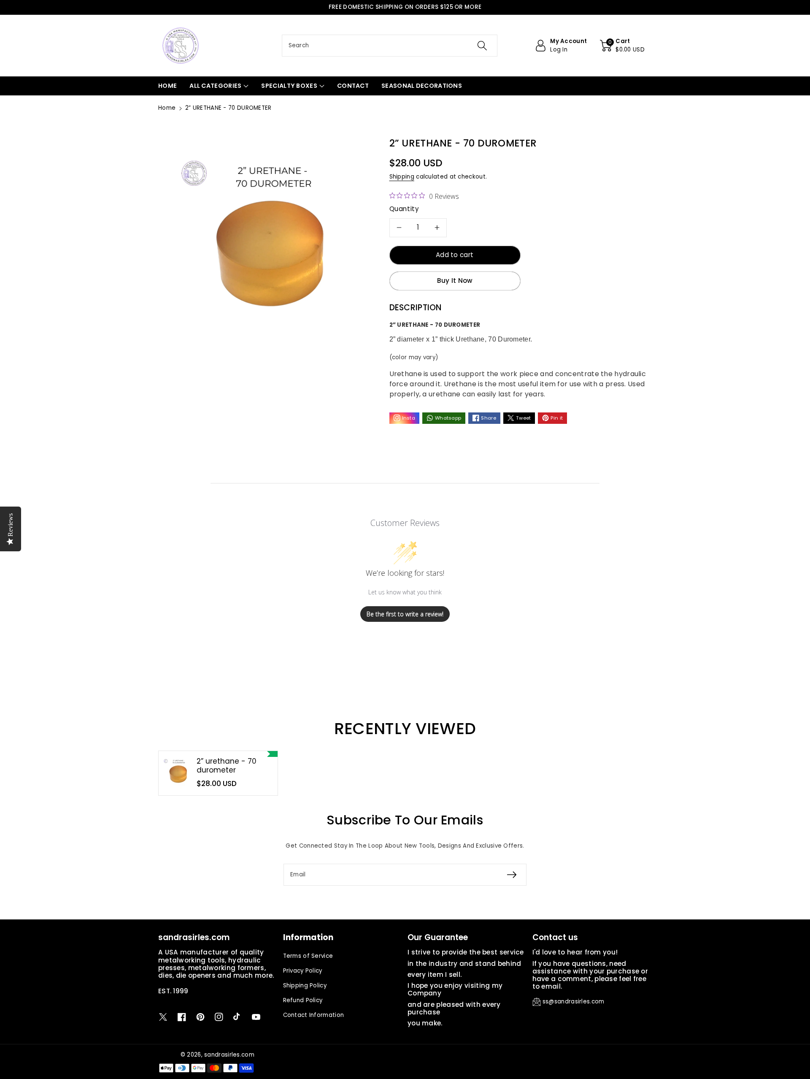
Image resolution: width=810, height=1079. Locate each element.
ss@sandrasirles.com (574, 1002)
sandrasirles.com (229, 1055)
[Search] (482, 45)
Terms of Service (308, 956)
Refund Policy (303, 1000)
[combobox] (389, 45)
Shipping (401, 177)
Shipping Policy (305, 985)
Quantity (404, 208)
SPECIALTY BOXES (289, 85)
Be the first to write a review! (405, 614)
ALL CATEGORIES (215, 85)
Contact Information (313, 1015)
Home (167, 108)
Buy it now (455, 280)
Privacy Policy (302, 971)
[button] (622, 45)
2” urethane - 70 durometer (226, 765)
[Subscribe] (511, 875)
